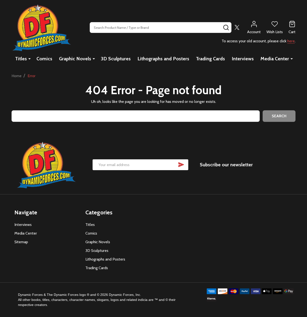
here (291, 41)
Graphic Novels (75, 59)
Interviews (243, 59)
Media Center (274, 59)
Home (17, 76)
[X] (237, 27)
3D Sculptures (116, 59)
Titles (21, 59)
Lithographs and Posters (163, 59)
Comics (44, 59)
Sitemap (21, 242)
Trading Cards (210, 59)
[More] (29, 58)
